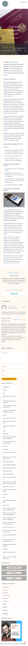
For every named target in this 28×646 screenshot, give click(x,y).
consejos (5, 610)
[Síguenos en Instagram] (26, 2)
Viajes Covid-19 (6, 601)
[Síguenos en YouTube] (23, 2)
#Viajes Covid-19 (18, 50)
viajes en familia (6, 587)
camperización (5, 592)
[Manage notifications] (25, 643)
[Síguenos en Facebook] (21, 2)
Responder (23, 307)
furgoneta (5, 604)
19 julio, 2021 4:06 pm (5, 320)
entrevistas (5, 607)
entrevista (5, 614)
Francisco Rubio (12, 47)
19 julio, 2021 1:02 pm (12, 308)
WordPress (22, 643)
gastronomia (5, 598)
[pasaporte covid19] (14, 207)
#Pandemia (3, 50)
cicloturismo (5, 590)
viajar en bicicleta (6, 595)
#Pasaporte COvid (10, 50)
